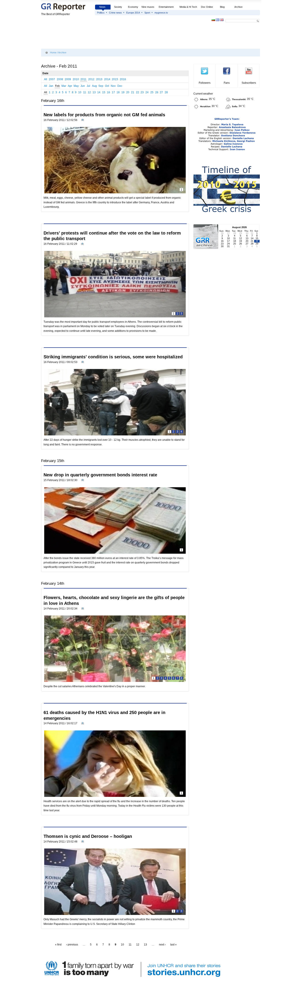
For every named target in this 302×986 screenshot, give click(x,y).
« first (58, 944)
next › (162, 944)
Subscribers (249, 82)
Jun (82, 85)
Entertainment (166, 7)
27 (161, 92)
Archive (238, 7)
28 (166, 92)
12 (89, 92)
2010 (76, 79)
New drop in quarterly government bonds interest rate (100, 474)
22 (137, 92)
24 (147, 92)
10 (79, 92)
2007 (52, 79)
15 (103, 92)
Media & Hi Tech (188, 7)
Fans (227, 82)
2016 (123, 79)
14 (98, 92)
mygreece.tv (161, 12)
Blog (222, 7)
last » (173, 944)
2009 (68, 79)
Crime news (115, 12)
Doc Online (207, 7)
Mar (63, 85)
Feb (57, 85)
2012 (91, 79)
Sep (100, 85)
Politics (101, 12)
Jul (88, 85)
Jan (51, 85)
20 (127, 92)
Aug (94, 85)
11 (84, 92)
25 (151, 92)
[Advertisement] (121, 36)
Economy (133, 7)
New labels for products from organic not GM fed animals (104, 114)
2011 (83, 79)
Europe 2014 (133, 12)
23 (142, 92)
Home (53, 52)
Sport (147, 12)
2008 (60, 79)
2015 (115, 79)
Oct (107, 85)
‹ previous (72, 944)
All (45, 79)
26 (156, 92)
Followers (204, 82)
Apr (70, 85)
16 (108, 92)
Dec (119, 85)
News (102, 7)
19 (122, 92)
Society (118, 7)
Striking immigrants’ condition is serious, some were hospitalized (113, 356)
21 (132, 92)
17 (113, 92)
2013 (99, 79)
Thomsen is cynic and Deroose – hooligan (88, 836)
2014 (107, 79)
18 (118, 92)
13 (94, 92)
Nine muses (147, 7)
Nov (113, 85)
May (76, 85)
